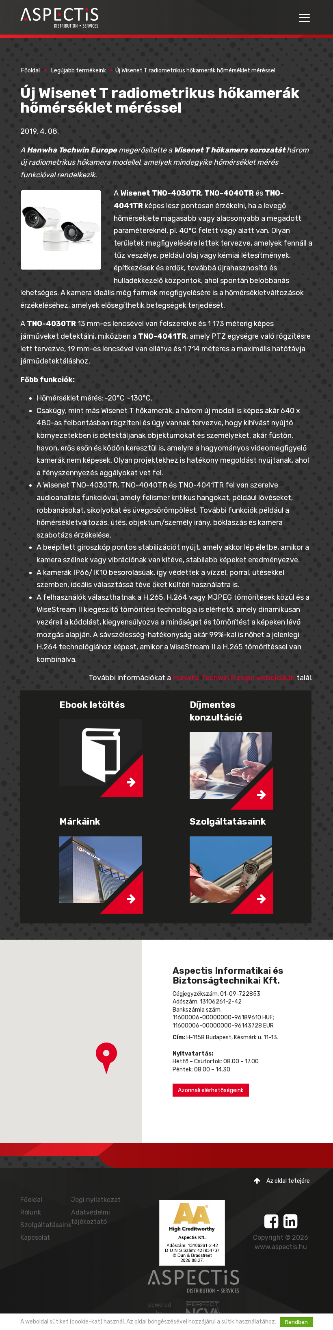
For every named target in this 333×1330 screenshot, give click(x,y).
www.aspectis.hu (281, 1247)
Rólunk (30, 1212)
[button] (106, 1058)
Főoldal (30, 70)
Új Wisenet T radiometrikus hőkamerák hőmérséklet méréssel (195, 70)
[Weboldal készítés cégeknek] (204, 1310)
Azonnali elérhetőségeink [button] (211, 1090)
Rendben (296, 1322)
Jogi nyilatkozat (96, 1200)
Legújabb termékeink (78, 70)
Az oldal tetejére (288, 1181)
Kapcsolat (35, 1237)
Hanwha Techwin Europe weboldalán (234, 677)
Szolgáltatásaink (45, 1225)
